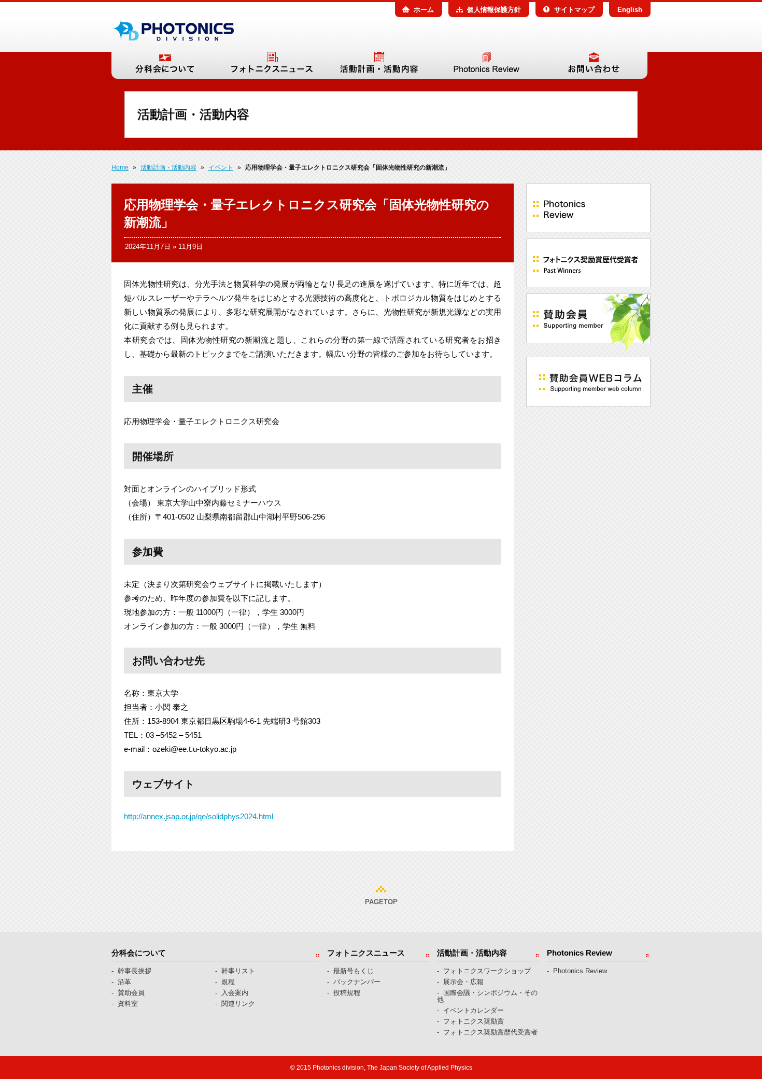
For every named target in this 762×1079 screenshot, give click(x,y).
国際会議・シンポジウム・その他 (487, 996)
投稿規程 (346, 993)
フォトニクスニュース (272, 65)
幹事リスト (238, 971)
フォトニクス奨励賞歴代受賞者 (490, 1032)
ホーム (424, 9)
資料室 (128, 1003)
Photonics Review (486, 65)
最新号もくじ (353, 971)
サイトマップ (574, 9)
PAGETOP (381, 902)
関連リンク (238, 1003)
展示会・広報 (463, 982)
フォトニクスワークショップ (487, 971)
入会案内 (234, 993)
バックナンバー (356, 982)
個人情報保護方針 (494, 9)
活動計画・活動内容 (379, 65)
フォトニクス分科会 (172, 30)
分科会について (164, 65)
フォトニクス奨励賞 (473, 1021)
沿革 (124, 982)
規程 (228, 982)
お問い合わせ (593, 65)
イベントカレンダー (473, 1010)
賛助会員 (131, 993)
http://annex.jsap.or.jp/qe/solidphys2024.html (198, 816)
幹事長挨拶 (134, 971)
